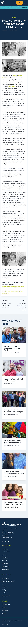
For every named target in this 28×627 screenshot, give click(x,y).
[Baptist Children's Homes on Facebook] (3, 541)
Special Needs (5, 566)
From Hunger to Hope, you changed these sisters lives (13, 503)
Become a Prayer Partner (8, 581)
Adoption (4, 555)
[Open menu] (25, 3)
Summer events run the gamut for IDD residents (12, 442)
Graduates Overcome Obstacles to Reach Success (14, 472)
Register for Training (3, 7)
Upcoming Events (17, 7)
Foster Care (5, 549)
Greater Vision (5, 569)
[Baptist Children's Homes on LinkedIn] (8, 541)
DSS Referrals (24, 7)
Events (3, 593)
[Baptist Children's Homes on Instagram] (6, 541)
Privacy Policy (5, 624)
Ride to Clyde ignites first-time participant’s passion (21, 305)
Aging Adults (5, 563)
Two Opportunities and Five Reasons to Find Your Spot (13, 411)
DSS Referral (5, 610)
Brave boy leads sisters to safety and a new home (6, 304)
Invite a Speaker (6, 595)
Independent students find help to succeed (13, 380)
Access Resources (10, 7)
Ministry (14, 17)
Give (19, 2)
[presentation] (14, 335)
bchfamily (5, 30)
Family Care (5, 558)
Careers (4, 613)
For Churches (5, 587)
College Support (6, 560)
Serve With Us (5, 578)
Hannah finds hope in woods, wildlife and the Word (12, 348)
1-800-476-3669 (6, 604)
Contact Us (4, 607)
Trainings (4, 590)
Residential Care (6, 552)
